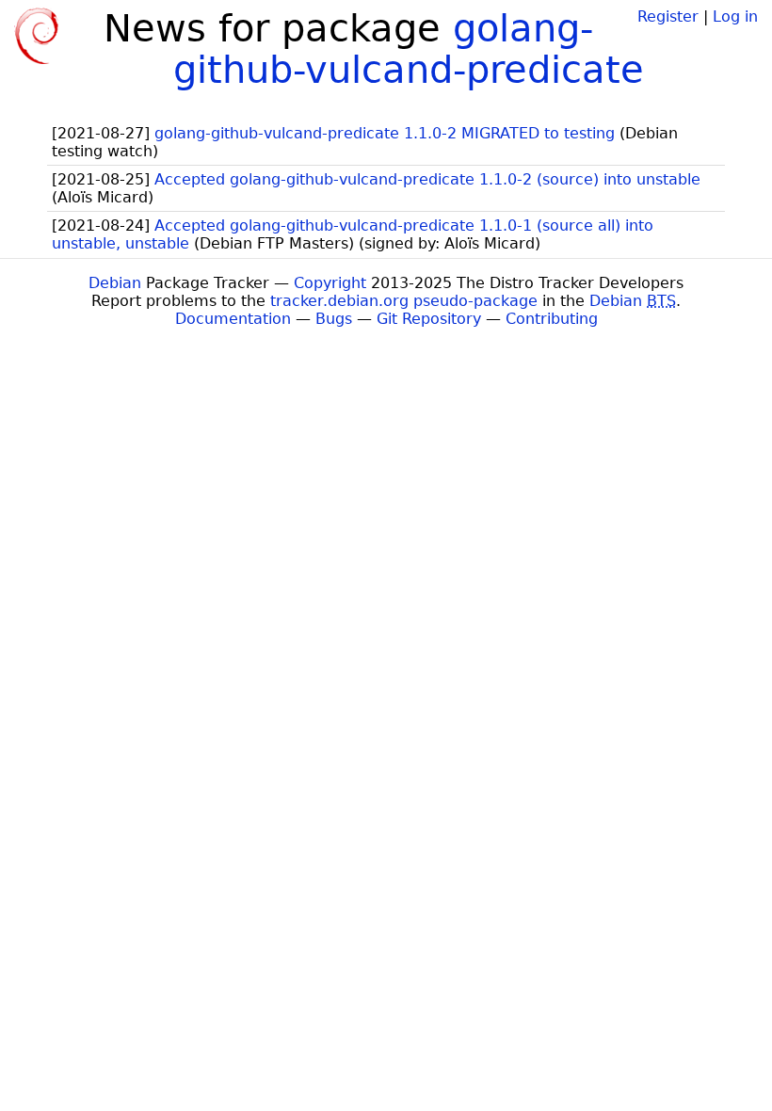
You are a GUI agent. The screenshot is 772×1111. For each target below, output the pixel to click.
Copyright (330, 283)
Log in (735, 16)
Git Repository (429, 319)
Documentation (233, 319)
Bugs (333, 319)
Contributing (552, 319)
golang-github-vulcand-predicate (408, 49)
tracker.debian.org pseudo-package (404, 301)
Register (668, 16)
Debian (114, 283)
